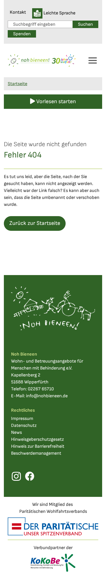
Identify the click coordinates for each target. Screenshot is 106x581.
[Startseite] (42, 60)
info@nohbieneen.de (47, 396)
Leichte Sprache (58, 13)
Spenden (22, 34)
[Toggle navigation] (92, 60)
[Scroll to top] (94, 569)
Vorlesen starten (55, 101)
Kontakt (18, 12)
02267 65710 (41, 389)
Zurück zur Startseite (34, 223)
